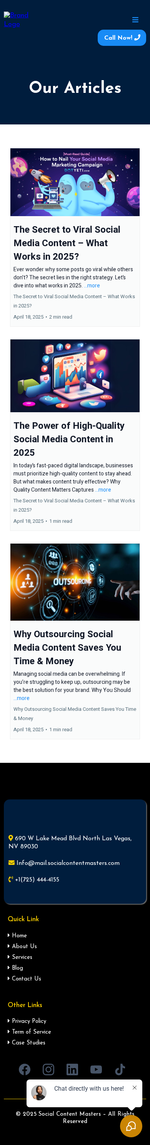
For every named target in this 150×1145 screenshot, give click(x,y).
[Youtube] (96, 1069)
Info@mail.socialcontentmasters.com (68, 863)
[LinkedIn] (72, 1069)
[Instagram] (48, 1069)
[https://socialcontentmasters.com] (19, 20)
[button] (134, 20)
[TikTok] (120, 1069)
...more (92, 286)
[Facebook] (25, 1069)
